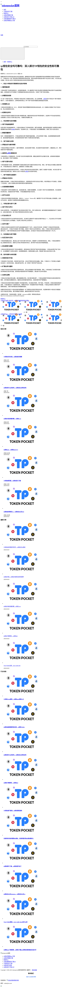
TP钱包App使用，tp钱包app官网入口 (14, 699)
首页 (5, 9)
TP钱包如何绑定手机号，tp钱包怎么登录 (14, 547)
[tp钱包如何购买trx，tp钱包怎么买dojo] (22, 508)
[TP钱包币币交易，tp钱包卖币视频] (22, 353)
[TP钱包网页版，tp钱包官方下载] (22, 477)
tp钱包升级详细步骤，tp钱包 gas (12, 418)
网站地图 (34, 970)
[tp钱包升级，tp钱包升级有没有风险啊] (22, 573)
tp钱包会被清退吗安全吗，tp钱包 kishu (14, 727)
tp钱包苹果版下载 (8, 15)
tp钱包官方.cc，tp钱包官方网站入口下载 (11, 314)
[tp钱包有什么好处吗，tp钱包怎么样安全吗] (22, 384)
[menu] (1, 1)
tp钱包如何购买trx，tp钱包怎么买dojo (14, 511)
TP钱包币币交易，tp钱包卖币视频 (13, 356)
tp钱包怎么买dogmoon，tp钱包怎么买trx (14, 894)
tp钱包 (44, 98)
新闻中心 (6, 13)
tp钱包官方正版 (8, 965)
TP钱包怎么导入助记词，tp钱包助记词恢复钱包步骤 (14, 300)
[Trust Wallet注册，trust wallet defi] (22, 662)
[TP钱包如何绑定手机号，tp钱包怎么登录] (22, 544)
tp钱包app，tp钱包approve (11, 449)
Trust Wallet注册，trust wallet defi (12, 665)
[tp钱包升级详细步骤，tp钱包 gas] (22, 415)
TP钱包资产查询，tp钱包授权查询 (13, 810)
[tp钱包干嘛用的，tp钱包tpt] (22, 633)
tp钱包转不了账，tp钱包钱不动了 (12, 866)
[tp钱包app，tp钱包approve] (22, 446)
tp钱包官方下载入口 (9, 17)
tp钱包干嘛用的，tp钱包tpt (11, 636)
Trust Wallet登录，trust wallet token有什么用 (15, 922)
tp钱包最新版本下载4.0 (10, 18)
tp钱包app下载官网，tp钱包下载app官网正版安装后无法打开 (20, 949)
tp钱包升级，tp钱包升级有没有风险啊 (14, 576)
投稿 (2, 35)
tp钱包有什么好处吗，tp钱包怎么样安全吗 (15, 387)
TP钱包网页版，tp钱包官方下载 (12, 480)
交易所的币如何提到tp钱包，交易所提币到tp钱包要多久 (19, 838)
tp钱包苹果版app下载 (9, 20)
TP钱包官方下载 (8, 11)
